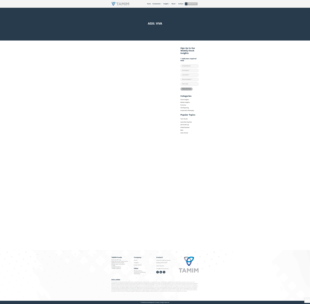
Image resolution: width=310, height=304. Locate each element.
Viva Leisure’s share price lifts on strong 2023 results (132, 161)
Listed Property (116, 267)
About (173, 4)
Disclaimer (137, 273)
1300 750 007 (192, 3)
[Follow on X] (164, 272)
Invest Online (138, 265)
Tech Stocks (184, 119)
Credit (113, 265)
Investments (156, 4)
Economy (183, 105)
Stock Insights (184, 99)
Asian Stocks (184, 133)
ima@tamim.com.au (162, 268)
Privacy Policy (138, 271)
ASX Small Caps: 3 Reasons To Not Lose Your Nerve (131, 226)
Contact (180, 4)
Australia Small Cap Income (119, 261)
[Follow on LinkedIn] (161, 272)
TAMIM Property (116, 268)
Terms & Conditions (140, 272)
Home (149, 4)
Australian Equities (186, 122)
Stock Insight (169, 48)
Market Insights (185, 102)
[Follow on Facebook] (157, 272)
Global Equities (184, 127)
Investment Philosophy (187, 110)
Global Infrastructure (117, 262)
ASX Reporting (184, 107)
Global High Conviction (118, 264)
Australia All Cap (116, 260)
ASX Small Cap (184, 124)
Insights (165, 4)
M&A (181, 130)
